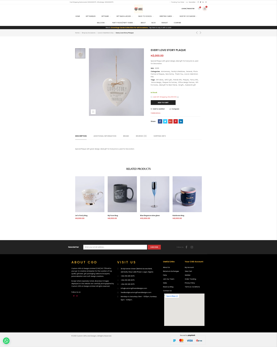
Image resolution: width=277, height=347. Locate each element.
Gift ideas (159, 80)
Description (81, 136)
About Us (166, 267)
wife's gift (168, 80)
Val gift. (181, 85)
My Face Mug (113, 215)
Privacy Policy (190, 283)
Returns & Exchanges (171, 271)
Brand (126, 136)
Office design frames (186, 82)
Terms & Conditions (192, 287)
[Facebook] (198, 2)
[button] (6, 340)
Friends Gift (177, 80)
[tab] (81, 136)
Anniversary (165, 71)
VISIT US (126, 262)
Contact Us (167, 291)
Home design (156, 82)
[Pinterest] (175, 121)
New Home (170, 74)
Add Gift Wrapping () (165, 97)
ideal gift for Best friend (168, 85)
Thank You (179, 74)
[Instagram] (206, 2)
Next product (200, 32)
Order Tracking (190, 279)
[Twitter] (200, 2)
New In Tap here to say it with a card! (138, 27)
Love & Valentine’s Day (106, 33)
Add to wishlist (159, 109)
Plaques (186, 80)
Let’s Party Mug (81, 215)
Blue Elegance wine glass (150, 215)
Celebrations (155, 113)
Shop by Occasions (88, 33)
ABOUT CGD (84, 262)
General (189, 71)
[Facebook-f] (186, 247)
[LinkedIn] (181, 121)
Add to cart (163, 102)
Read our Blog (168, 287)
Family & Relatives (178, 71)
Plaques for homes (170, 82)
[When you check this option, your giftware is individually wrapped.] (178, 97)
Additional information (104, 136)
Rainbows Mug (178, 215)
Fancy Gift (194, 80)
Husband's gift (190, 85)
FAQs (165, 275)
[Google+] (203, 2)
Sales (165, 283)
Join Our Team (168, 279)
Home (77, 33)
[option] (80, 53)
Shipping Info (160, 136)
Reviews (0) (141, 136)
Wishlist (187, 275)
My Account (189, 267)
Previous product (197, 32)
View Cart (188, 271)
